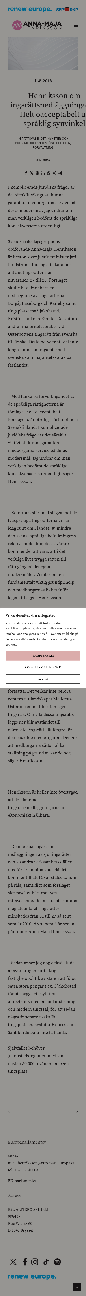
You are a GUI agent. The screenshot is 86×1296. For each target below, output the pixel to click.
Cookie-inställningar (43, 667)
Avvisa (43, 679)
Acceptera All (43, 656)
